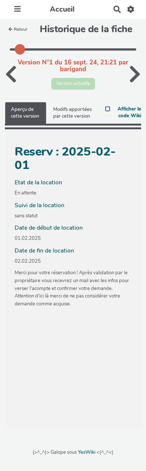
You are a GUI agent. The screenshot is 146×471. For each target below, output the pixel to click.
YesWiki (86, 452)
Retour (20, 29)
